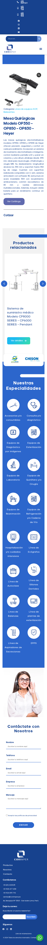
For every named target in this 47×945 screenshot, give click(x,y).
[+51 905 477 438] (18, 14)
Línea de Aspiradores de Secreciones (13, 647)
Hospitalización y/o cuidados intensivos (14, 552)
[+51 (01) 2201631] (18, 2)
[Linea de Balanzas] (13, 601)
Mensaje (10, 795)
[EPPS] (34, 632)
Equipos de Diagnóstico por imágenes (13, 447)
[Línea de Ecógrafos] (34, 537)
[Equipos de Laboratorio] (13, 465)
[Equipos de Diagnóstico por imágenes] (13, 432)
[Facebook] (19, 21)
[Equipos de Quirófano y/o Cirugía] (34, 465)
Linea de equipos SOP (26, 109)
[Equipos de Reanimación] (13, 499)
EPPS (34, 643)
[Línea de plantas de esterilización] (34, 601)
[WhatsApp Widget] (39, 937)
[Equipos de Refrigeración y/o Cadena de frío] (34, 499)
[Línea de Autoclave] (13, 571)
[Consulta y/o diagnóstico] (34, 405)
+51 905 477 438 (22, 14)
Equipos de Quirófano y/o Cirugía (33, 480)
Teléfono (10, 756)
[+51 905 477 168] (18, 8)
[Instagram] (19, 24)
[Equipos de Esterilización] (34, 432)
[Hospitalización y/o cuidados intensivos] (13, 537)
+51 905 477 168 (22, 7)
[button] (41, 49)
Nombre (10, 743)
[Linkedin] (11, 929)
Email (8, 769)
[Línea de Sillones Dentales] (34, 569)
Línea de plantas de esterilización (33, 616)
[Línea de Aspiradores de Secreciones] (13, 632)
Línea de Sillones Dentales (34, 584)
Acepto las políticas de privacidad (22, 816)
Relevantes (9, 112)
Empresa (10, 782)
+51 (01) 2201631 (24, 2)
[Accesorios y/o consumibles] (13, 405)
